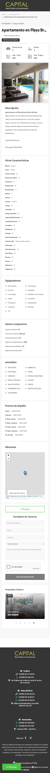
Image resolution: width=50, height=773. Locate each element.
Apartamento (14, 14)
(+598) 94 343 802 (26, 723)
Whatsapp (26, 509)
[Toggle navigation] (46, 5)
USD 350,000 (13, 614)
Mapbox (35, 496)
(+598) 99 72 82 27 (26, 697)
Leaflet (8, 496)
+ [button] (8, 455)
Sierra (36, 767)
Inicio (4, 14)
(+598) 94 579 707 (26, 726)
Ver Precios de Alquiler (10, 40)
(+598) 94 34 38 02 (26, 700)
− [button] (8, 458)
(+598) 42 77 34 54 (26, 674)
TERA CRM (26, 770)
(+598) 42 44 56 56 (27, 694)
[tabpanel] (25, 606)
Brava (9, 596)
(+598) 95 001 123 (26, 677)
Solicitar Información (25, 577)
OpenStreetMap (22, 496)
